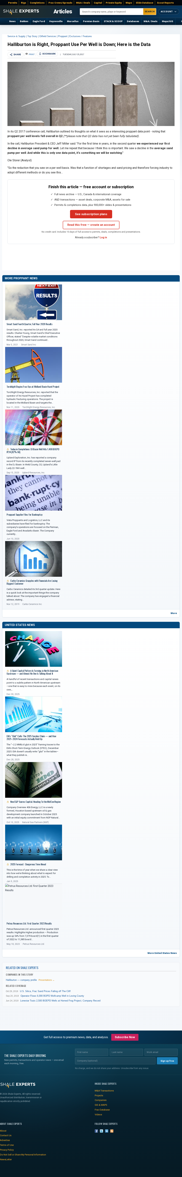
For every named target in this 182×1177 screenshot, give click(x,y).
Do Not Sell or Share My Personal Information (23, 1154)
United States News (20, 625)
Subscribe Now (125, 1037)
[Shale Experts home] (21, 12)
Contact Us (5, 1135)
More (174, 613)
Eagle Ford (39, 21)
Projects (99, 1095)
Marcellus (73, 21)
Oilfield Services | (48, 36)
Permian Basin (91, 21)
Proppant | (63, 36)
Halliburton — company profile (21, 980)
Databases (133, 21)
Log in (103, 237)
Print (32, 54)
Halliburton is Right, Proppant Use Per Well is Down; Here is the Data (79, 44)
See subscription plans (91, 214)
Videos (98, 1114)
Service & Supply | (17, 36)
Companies (100, 1100)
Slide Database (144, 2)
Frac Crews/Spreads (60, 2)
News (12, 21)
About (3, 1130)
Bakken (24, 21)
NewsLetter (6, 1159)
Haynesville (56, 21)
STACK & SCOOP (113, 21)
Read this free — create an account (91, 225)
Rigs (23, 2)
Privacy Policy (7, 1149)
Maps (129, 2)
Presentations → (47, 980)
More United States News (162, 953)
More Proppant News (21, 278)
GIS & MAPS (101, 1105)
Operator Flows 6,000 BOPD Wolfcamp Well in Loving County (52, 995)
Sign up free (167, 1061)
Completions (37, 2)
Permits (12, 2)
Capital (98, 2)
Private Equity (114, 2)
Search (150, 11)
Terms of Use (7, 1145)
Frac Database (102, 1109)
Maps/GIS (167, 21)
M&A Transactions (104, 1090)
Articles (62, 11)
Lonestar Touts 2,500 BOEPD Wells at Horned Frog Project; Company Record (60, 1000)
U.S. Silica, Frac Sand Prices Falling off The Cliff (45, 991)
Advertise (5, 1140)
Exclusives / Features (80, 36)
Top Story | (33, 36)
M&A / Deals (83, 2)
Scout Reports (165, 2)
